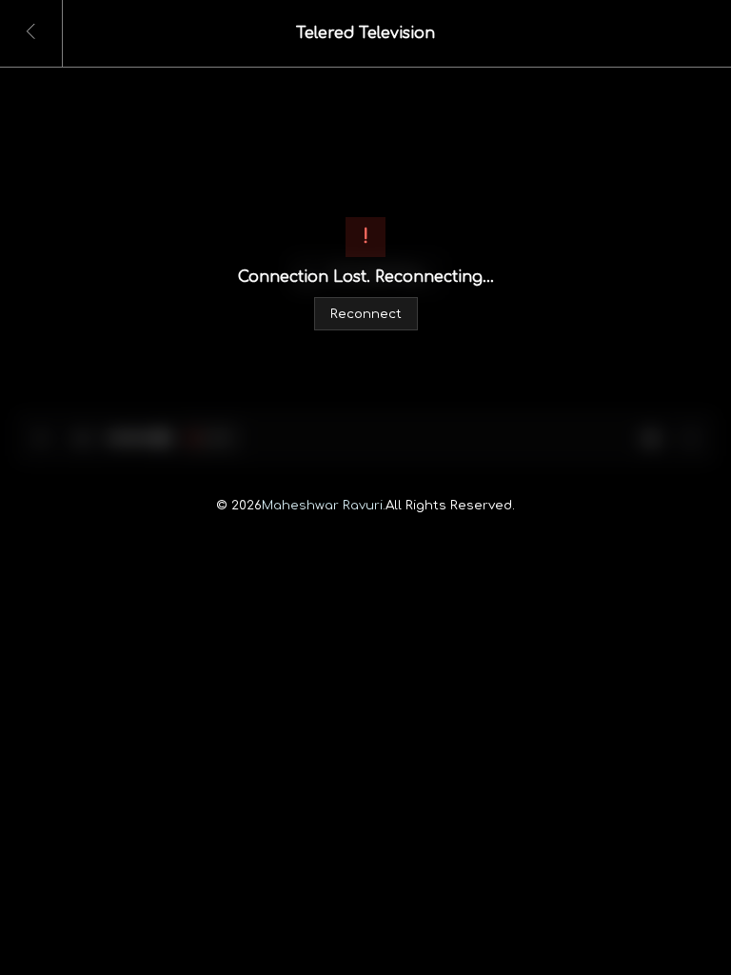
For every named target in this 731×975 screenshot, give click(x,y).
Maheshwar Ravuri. (323, 505)
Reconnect (366, 314)
